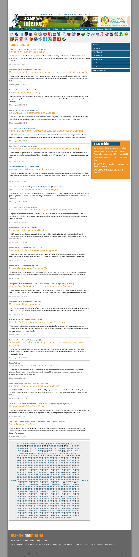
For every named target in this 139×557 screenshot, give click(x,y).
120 (50, 455)
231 (18, 472)
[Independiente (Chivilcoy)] (107, 36)
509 (40, 510)
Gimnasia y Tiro (29, 128)
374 (44, 491)
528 (47, 513)
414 (66, 496)
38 (52, 446)
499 (66, 508)
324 (47, 484)
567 (66, 517)
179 (77, 462)
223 (51, 470)
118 (43, 455)
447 (62, 501)
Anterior (13, 480)
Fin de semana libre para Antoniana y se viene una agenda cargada (41, 210)
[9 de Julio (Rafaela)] (12, 36)
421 (29, 498)
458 (40, 503)
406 (36, 496)
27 (21, 446)
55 (38, 448)
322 (40, 484)
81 (49, 451)
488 (25, 508)
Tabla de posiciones (99, 70)
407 (40, 496)
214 (18, 470)
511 (47, 510)
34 (41, 446)
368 (22, 491)
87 (66, 451)
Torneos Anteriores (80, 29)
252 (33, 474)
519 (77, 510)
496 (55, 508)
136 (44, 458)
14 (47, 443)
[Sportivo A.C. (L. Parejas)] (55, 41)
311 (62, 482)
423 (36, 498)
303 (33, 482)
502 (77, 508)
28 (23, 446)
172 (51, 462)
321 (36, 484)
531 (58, 513)
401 (18, 496)
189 (51, 465)
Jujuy (11, 166)
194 (69, 465)
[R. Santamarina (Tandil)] (12, 41)
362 (62, 489)
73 (26, 451)
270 (36, 477)
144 (73, 458)
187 (44, 465)
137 (47, 458)
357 (44, 489)
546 (51, 515)
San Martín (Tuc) (33, 110)
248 (18, 474)
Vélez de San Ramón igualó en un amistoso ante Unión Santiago (40, 286)
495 (51, 508)
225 (58, 470)
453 (22, 503)
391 (44, 494)
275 (55, 477)
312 (66, 482)
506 (29, 510)
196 (77, 465)
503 (18, 510)
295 (66, 479)
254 (40, 474)
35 (43, 446)
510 (44, 510)
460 (47, 503)
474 (36, 505)
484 (73, 505)
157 (58, 460)
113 (25, 455)
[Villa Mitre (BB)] (64, 41)
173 (55, 462)
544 (44, 515)
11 (39, 443)
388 (33, 494)
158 (62, 460)
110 (78, 453)
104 (56, 453)
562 (47, 517)
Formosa (22, 421)
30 (29, 446)
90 (75, 451)
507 (33, 510)
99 (38, 453)
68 (75, 448)
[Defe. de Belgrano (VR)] (55, 36)
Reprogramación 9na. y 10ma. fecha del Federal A (33, 366)
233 (25, 472)
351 (22, 489)
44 (69, 446)
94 (23, 453)
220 (40, 470)
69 (78, 448)
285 (29, 479)
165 (25, 462)
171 (47, 462)
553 (77, 515)
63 (60, 448)
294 (62, 479)
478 (51, 505)
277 (62, 477)
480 (58, 505)
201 (33, 467)
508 (36, 510)
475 (40, 505)
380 (66, 491)
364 (69, 489)
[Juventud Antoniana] (112, 36)
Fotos (81, 14)
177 (69, 462)
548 (58, 515)
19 (62, 443)
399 (73, 494)
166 (29, 462)
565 (58, 517)
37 (49, 446)
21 (67, 443)
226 (62, 470)
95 (26, 453)
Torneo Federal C (67, 544)
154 (47, 460)
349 (77, 486)
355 (36, 489)
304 (36, 482)
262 (69, 474)
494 (47, 508)
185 (36, 465)
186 (40, 465)
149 (29, 460)
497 (58, 508)
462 (55, 503)
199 (25, 467)
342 (51, 486)
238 (44, 472)
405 (33, 496)
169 (40, 462)
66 (69, 448)
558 (33, 517)
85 (60, 451)
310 (58, 482)
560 (40, 517)
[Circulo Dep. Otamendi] (45, 36)
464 (62, 503)
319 (29, 484)
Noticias (95, 45)
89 (72, 451)
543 (40, 515)
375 (47, 491)
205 (47, 467)
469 (18, 505)
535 (73, 513)
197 (18, 467)
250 (25, 474)
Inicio (26, 14)
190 (55, 465)
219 (36, 470)
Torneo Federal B (31, 544)
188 (47, 465)
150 (33, 460)
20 (64, 443)
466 (69, 503)
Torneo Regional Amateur (32, 187)
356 (40, 489)
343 (55, 486)
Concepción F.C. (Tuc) (34, 248)
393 (51, 494)
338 (36, 486)
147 (22, 460)
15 (50, 443)
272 (44, 477)
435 (18, 501)
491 (36, 508)
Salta (10, 128)
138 (51, 458)
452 (18, 503)
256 (47, 474)
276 (58, 477)
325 (51, 484)
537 (18, 515)
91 (78, 451)
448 (66, 501)
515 (62, 510)
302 (29, 482)
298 (77, 479)
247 (77, 472)
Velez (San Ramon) (40, 49)
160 (69, 460)
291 (51, 479)
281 (77, 477)
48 (18, 448)
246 (73, 472)
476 (44, 505)
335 (25, 486)
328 (62, 484)
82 (52, 451)
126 (72, 455)
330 (69, 484)
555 (22, 517)
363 (66, 489)
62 (58, 448)
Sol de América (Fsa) (43, 421)
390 (40, 494)
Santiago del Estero (15, 49)
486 (18, 508)
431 (66, 498)
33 (38, 446)
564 (55, 517)
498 (62, 508)
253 (36, 474)
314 (73, 482)
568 (69, 517)
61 (55, 448)
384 (18, 494)
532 (62, 513)
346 (66, 486)
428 (55, 498)
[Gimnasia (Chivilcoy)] (88, 36)
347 (69, 486)
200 (29, 467)
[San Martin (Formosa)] (17, 41)
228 (69, 470)
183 (29, 465)
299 (18, 482)
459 (44, 503)
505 (25, 510)
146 (18, 460)
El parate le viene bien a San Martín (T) (28, 268)
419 (22, 498)
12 (42, 443)
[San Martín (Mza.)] (21, 41)
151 (36, 460)
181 (22, 465)
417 (77, 496)
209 (62, 467)
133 (33, 458)
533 (66, 513)
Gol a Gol (32, 541)
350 (18, 489)
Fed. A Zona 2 (97, 52)
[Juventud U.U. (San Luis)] (116, 36)
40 (58, 446)
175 (62, 462)
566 (62, 517)
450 (73, 501)
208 (58, 467)
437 (25, 501)
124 (64, 455)
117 (39, 455)
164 (22, 462)
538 (22, 515)
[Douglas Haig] (69, 36)
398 (69, 494)
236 (36, 472)
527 (44, 513)
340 (44, 486)
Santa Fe (12, 319)
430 (62, 498)
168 (36, 462)
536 (77, 513)
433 (73, 498)
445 (55, 501)
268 (29, 477)
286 (33, 479)
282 (18, 479)
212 (73, 467)
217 (29, 470)
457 (36, 503)
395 (58, 494)
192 (62, 465)
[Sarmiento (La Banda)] (26, 41)
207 (55, 467)
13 (44, 443)
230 (77, 470)
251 (29, 474)
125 (68, 455)
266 (22, 477)
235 (33, 472)
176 (66, 462)
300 (22, 482)
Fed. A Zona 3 (13, 421)
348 (73, 486)
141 (62, 458)
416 (73, 496)
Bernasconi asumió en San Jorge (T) (26, 92)
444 (51, 501)
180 (18, 465)
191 (58, 465)
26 (18, 446)
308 (51, 482)
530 (55, 513)
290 (47, 479)
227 (66, 470)
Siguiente (85, 480)
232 (22, 472)
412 (58, 496)
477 (47, 505)
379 (62, 491)
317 (22, 484)
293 (58, 479)
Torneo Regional (45, 29)
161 (73, 460)
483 (69, 505)
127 (75, 455)
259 (58, 474)
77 (38, 451)
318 (25, 484)
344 (58, 486)
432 (69, 498)
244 (66, 472)
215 (22, 470)
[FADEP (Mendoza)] (78, 36)
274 (51, 477)
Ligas (75, 14)
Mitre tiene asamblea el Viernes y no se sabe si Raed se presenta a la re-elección (48, 72)
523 (29, 513)
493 (44, 508)
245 (69, 472)
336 (29, 486)
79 (43, 451)
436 (22, 501)
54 (35, 448)
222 (47, 470)
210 (66, 467)
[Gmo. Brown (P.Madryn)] (97, 36)
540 (29, 515)
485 (77, 505)
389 (36, 494)
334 (22, 486)
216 (25, 470)
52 (29, 448)
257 (51, 474)
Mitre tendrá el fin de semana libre (25, 304)
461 (51, 503)
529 (51, 513)
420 (25, 498)
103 (52, 453)
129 (18, 458)
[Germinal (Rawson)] (83, 36)
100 (41, 453)
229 (73, 470)
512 (51, 510)
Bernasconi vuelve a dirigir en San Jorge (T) (30, 230)
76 (35, 451)
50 (23, 448)
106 (63, 453)
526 (40, 513)
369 (25, 491)
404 (29, 496)
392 (47, 494)
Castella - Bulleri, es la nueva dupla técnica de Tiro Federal (37, 322)
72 (23, 451)
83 (55, 451)
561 (44, 517)
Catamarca (12, 340)
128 (79, 455)
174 (58, 462)
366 (77, 489)
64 (63, 448)
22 (70, 443)
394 (55, 494)
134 (36, 458)
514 (58, 510)
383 (77, 491)
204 (44, 467)
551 (69, 515)
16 (53, 443)
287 (36, 479)
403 (25, 496)
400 (77, 494)
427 (51, 498)
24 (76, 443)
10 (36, 443)
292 (55, 479)
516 (66, 510)
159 (66, 460)
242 (58, 472)
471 (25, 505)
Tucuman (24, 90)
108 (70, 453)
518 (73, 510)
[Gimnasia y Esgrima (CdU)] (93, 36)
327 (58, 484)
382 (73, 491)
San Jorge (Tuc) (32, 90)
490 (33, 508)
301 (25, 482)
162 (77, 460)
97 (32, 453)
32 (35, 446)
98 (35, 453)
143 (69, 458)
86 (63, 451)
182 (25, 465)
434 (77, 498)
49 (21, 448)
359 (51, 489)
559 (36, 517)
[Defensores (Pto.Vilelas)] (59, 36)
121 (53, 455)
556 (25, 517)
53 (32, 448)
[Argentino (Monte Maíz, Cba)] (21, 36)
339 (40, 486)
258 (55, 474)
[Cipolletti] (40, 36)
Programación (66, 14)
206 (51, 467)
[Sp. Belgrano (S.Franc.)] (50, 41)
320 (33, 484)
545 (47, 515)
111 (18, 455)
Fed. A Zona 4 (13, 383)
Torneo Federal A (31, 29)
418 (18, 498)
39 (55, 446)
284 (25, 479)
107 (67, 453)
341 (47, 486)
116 (36, 455)
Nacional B (56, 29)
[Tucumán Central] (59, 41)
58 (46, 448)
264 (77, 474)
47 (78, 446)
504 (22, 510)
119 (46, 455)
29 (26, 446)
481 (62, 505)
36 (46, 446)
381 (69, 491)
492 (40, 508)
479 (55, 505)
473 (33, 505)
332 (77, 484)
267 (25, 477)
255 (44, 474)
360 (55, 489)
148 (25, 460)
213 (77, 467)
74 (29, 451)
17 (56, 443)
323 (44, 484)
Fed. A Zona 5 (97, 63)
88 (69, 451)
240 (51, 472)
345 (62, 486)
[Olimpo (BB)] (126, 36)
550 (66, 515)
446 (58, 501)
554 (18, 517)
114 (29, 455)
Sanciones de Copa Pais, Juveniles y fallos (110, 148)
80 (46, 451)
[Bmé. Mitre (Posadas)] (31, 36)
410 (51, 496)
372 (36, 491)
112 (21, 455)
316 (18, 484)
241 (55, 472)
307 (47, 482)
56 (41, 448)
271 (40, 477)
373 (40, 491)
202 (36, 467)
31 (32, 446)
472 (29, 505)
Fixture (95, 66)
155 (51, 460)
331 (73, 484)
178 (73, 462)
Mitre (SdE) (37, 69)
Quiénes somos (46, 14)
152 (40, 460)
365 (73, 489)
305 (40, 482)
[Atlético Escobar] (26, 36)
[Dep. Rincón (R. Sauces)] (64, 36)
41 (60, 446)
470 (22, 505)
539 (25, 515)
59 (49, 448)
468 (77, 503)
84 (58, 451)
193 (66, 465)
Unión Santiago (56, 284)
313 (69, 482)
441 (40, 501)
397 (66, 494)
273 (47, 477)
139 (55, 458)
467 (73, 503)
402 (22, 496)
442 (44, 501)
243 (62, 472)
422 (33, 498)
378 (58, 491)
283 (22, 479)
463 (58, 503)
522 (25, 513)
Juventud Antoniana (30, 146)
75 (32, 451)
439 (33, 501)
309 (55, 482)
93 (21, 453)
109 (74, 453)
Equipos (88, 14)
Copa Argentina (67, 29)
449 (69, 501)
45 (72, 446)
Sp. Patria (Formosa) (58, 421)
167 (33, 462)
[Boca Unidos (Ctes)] (36, 36)
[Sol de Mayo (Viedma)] (40, 41)
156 (55, 460)
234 (29, 472)
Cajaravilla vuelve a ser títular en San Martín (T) (32, 113)
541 (33, 515)
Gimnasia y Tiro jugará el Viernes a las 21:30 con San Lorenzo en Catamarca (46, 131)
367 (18, 491)
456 (33, 503)
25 (79, 443)
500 (69, 508)
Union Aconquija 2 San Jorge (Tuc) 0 (27, 406)
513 (55, 510)
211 (69, 467)
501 (73, 508)
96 (29, 453)
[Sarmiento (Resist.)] (31, 41)
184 (33, 465)
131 (25, 458)
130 (22, 458)
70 (18, 451)
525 (36, 513)
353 (29, 489)
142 (66, 458)
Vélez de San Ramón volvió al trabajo (27, 52)
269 (33, 477)
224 (55, 470)
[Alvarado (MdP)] (17, 36)
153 (44, 460)
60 (52, 448)
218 (33, 470)
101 (45, 453)
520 (18, 513)
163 (18, 462)
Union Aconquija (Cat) (35, 340)
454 (25, 503)
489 (29, 508)
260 (62, 474)
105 (59, 453)
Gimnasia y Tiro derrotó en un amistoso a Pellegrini (33, 189)
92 (18, 453)
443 (47, 501)
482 (66, 505)
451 (77, 501)
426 (47, 498)
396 (62, 494)
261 (66, 474)
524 (33, 513)
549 (62, 515)
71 (21, 451)
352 (25, 489)
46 (75, 446)
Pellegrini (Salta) (46, 187)
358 (47, 489)
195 (73, 465)
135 (40, 458)
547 (55, 515)
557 (29, 517)
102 (48, 453)
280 (73, 477)
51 (26, 448)
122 (57, 455)
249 (22, 474)
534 (69, 513)
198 (22, 467)
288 (40, 479)
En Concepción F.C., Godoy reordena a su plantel (33, 250)
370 (29, 491)
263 (73, 474)
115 (32, 455)
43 (66, 446)
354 (33, 489)
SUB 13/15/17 (34, 14)
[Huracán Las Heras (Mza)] (102, 36)
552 (73, 515)
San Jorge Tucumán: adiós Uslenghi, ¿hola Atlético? (34, 386)
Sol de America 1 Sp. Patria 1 (23, 424)
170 (44, 462)
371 (33, 491)
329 (66, 484)
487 (22, 508)
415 (69, 496)
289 (44, 479)
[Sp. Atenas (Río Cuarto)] (45, 41)
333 (18, 486)
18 (59, 443)
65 (66, 448)
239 (47, 472)
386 (25, 494)
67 (72, 448)
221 (44, 470)
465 (66, 503)
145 (77, 458)
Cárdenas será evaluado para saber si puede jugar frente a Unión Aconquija (45, 149)
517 (69, 510)
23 (73, 443)
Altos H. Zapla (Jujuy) (31, 166)
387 (29, 494)
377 (55, 491)
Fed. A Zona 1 (97, 48)
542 (36, 515)
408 (44, 496)
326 (55, 484)
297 (73, 479)
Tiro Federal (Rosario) (34, 319)
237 (40, 472)
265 (18, 477)
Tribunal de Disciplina (96, 29)
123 (61, 455)
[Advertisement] (49, 6)
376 (51, 491)
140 (58, 458)
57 (43, 448)
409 (47, 496)
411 (55, 496)
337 (33, 486)
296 (69, 479)
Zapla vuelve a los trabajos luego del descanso (31, 169)
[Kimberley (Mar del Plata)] (121, 36)
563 (51, 517)
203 (40, 467)
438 (29, 501)
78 (41, 451)
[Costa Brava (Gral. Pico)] (50, 36)
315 (77, 482)
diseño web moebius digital (119, 554)
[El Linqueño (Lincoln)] (74, 36)
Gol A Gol (57, 14)
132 (29, 458)
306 (44, 482)
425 (44, 498)
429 (58, 498)
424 (40, 498)
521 (22, 513)
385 (22, 494)
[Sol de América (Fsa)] (36, 41)
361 (58, 489)
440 (36, 501)
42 (63, 446)
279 (69, 477)
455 (29, 503)
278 (66, 477)
